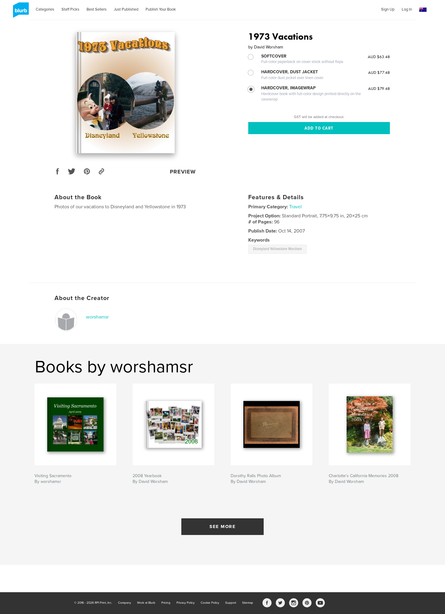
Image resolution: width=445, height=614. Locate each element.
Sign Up (387, 9)
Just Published (126, 9)
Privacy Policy (185, 603)
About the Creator (81, 298)
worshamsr (97, 317)
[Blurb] (19, 12)
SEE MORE (222, 526)
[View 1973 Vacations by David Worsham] (125, 92)
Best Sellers (97, 9)
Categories (45, 9)
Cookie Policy (210, 603)
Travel (295, 207)
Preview (183, 171)
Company (124, 603)
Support (230, 603)
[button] (423, 10)
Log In (407, 9)
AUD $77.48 (379, 72)
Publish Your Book (161, 9)
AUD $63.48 (379, 56)
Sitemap (247, 603)
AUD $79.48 (379, 88)
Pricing (165, 603)
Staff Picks (70, 9)
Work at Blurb (146, 603)
